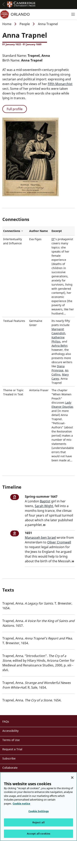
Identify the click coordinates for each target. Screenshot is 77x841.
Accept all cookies (38, 833)
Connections (15, 231)
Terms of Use (11, 740)
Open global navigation (3, 4)
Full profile (15, 109)
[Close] (72, 777)
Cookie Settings (38, 811)
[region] (38, 806)
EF (53, 239)
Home (6, 24)
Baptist (45, 501)
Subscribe (9, 758)
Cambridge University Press (21, 4)
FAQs (5, 721)
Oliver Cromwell (59, 542)
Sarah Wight (44, 506)
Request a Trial (12, 749)
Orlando (20, 14)
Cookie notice (21, 803)
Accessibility (10, 731)
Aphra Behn (59, 345)
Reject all (38, 822)
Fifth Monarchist (60, 84)
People (25, 24)
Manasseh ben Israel (40, 537)
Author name (38, 231)
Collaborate (10, 768)
